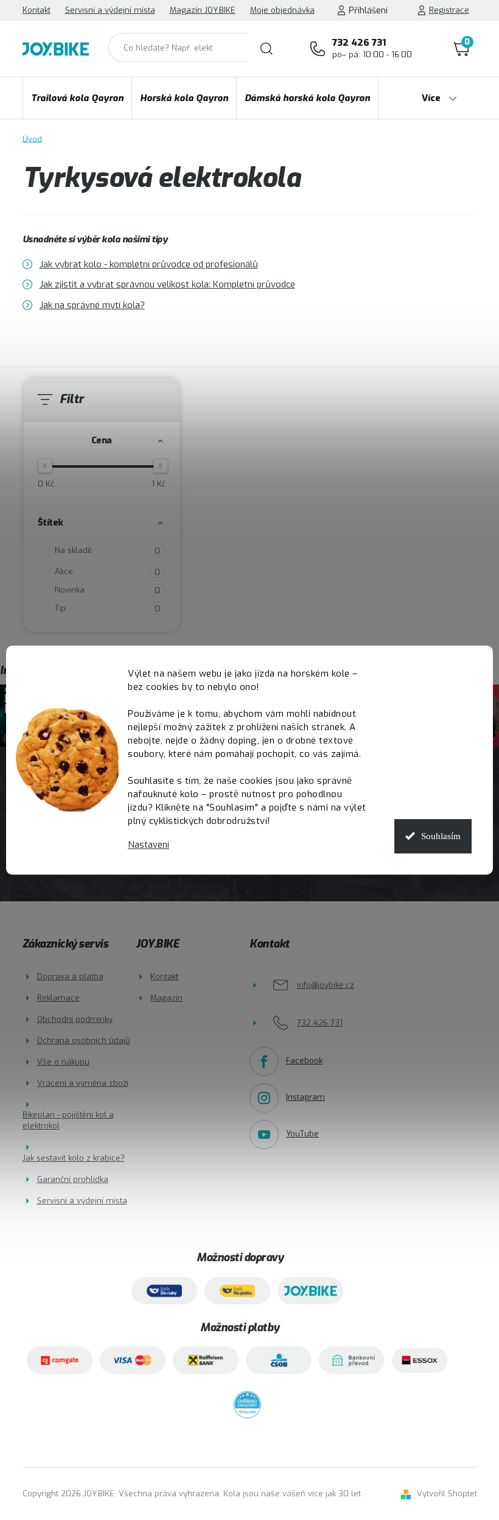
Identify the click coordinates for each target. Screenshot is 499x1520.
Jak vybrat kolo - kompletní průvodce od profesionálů (149, 264)
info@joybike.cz (325, 985)
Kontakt (37, 10)
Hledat (266, 49)
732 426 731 (372, 48)
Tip (107, 608)
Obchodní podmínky (75, 1019)
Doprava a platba (70, 976)
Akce (107, 571)
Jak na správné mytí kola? (92, 305)
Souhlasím (441, 836)
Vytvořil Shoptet (447, 1493)
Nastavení (148, 845)
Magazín (166, 998)
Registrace (449, 10)
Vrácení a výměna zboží (82, 1083)
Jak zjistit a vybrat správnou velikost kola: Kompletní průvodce (167, 284)
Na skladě (107, 550)
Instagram (305, 1097)
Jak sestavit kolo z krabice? (74, 1158)
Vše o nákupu (63, 1062)
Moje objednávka (282, 10)
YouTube (302, 1133)
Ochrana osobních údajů (83, 1040)
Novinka (107, 590)
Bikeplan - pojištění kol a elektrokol (68, 1120)
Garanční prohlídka (72, 1179)
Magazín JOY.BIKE (203, 10)
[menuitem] (77, 98)
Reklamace (58, 998)
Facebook (304, 1060)
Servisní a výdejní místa (110, 10)
